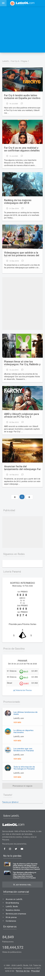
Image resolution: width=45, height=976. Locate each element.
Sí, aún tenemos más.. (22, 884)
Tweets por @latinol (10, 802)
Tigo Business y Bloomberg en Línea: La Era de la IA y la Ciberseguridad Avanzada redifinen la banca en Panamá (24, 875)
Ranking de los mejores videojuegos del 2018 (18, 201)
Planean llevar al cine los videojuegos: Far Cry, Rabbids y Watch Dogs (22, 363)
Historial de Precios (23, 690)
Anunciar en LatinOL (14, 899)
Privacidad (35, 971)
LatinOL (5, 61)
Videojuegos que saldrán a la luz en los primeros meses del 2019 (21, 254)
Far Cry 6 (15, 61)
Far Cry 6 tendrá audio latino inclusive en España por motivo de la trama (22, 97)
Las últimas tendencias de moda (26, 713)
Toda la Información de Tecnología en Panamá (24, 768)
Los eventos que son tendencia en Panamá (24, 749)
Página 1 (25, 61)
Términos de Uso (23, 971)
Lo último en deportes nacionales (24, 731)
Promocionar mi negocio (22, 786)
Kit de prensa (11, 917)
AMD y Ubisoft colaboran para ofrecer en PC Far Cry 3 (21, 415)
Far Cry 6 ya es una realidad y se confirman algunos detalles (22, 149)
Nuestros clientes (13, 910)
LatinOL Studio (12, 906)
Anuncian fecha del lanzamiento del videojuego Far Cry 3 (22, 468)
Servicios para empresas (16, 913)
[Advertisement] (22, 29)
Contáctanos (11, 921)
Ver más (17, 722)
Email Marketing (12, 902)
